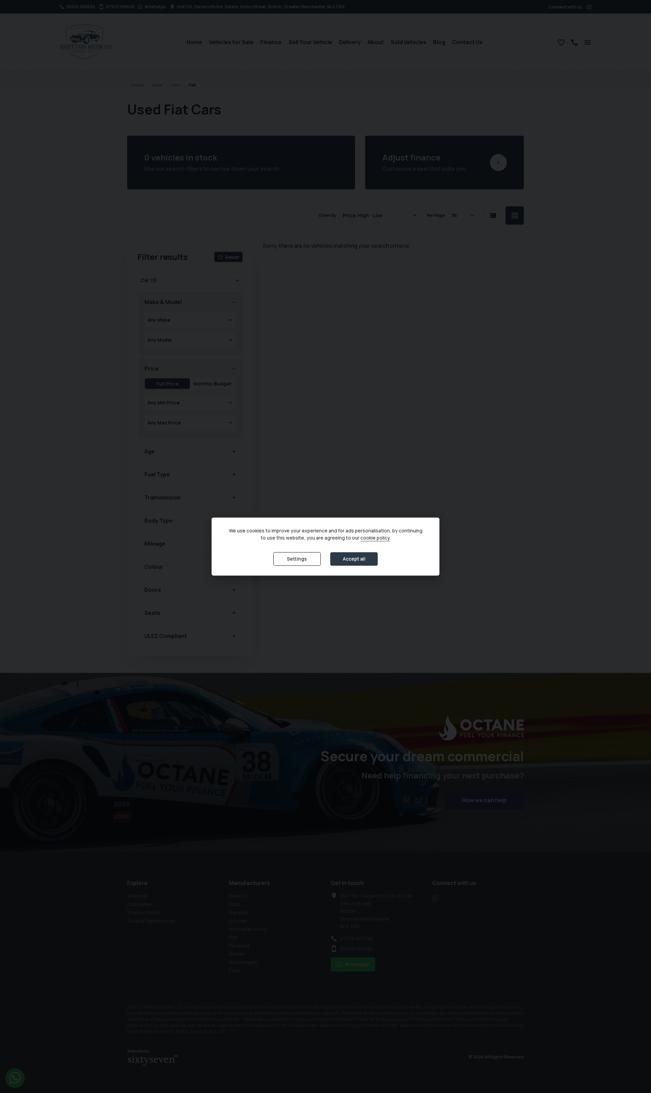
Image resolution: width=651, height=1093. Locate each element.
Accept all (354, 559)
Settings (297, 559)
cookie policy (375, 538)
